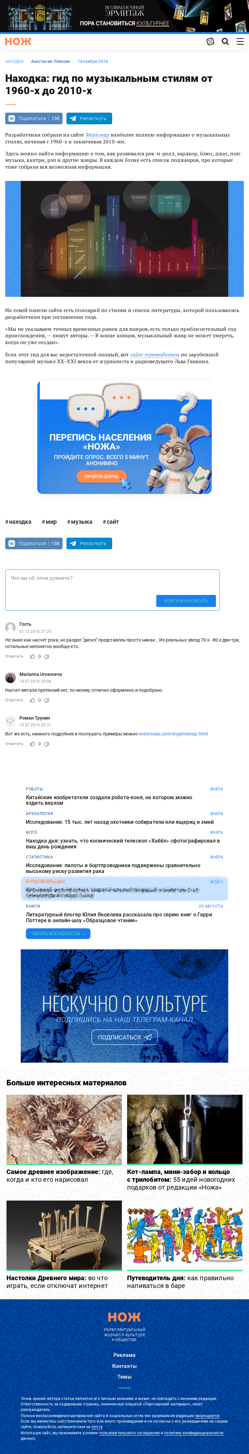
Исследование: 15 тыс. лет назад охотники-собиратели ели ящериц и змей (120, 822)
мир (51, 521)
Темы (124, 1377)
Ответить (14, 656)
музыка (81, 521)
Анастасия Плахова (50, 61)
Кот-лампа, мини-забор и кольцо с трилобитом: (181, 1179)
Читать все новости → (58, 933)
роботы (34, 789)
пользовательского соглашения (129, 1433)
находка (14, 61)
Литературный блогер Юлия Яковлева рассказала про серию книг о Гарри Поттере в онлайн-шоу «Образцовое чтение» (119, 917)
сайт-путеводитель (155, 354)
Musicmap (97, 134)
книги (33, 906)
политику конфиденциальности (193, 1433)
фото (31, 832)
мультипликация (45, 881)
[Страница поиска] (225, 41)
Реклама (124, 1355)
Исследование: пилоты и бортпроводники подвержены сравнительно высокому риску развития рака (113, 868)
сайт (113, 521)
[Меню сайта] (240, 41)
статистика (39, 857)
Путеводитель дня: (180, 1282)
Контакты (124, 1366)
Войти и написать (186, 600)
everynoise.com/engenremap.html (173, 733)
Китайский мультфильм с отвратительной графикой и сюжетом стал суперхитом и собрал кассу (112, 893)
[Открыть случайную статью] (210, 41)
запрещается (207, 1416)
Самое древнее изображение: (59, 1175)
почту (96, 1427)
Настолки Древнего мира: (57, 1282)
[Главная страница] (18, 41)
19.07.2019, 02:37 (35, 725)
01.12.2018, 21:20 (35, 631)
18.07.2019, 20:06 (35, 681)
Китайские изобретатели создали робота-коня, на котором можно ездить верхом (109, 800)
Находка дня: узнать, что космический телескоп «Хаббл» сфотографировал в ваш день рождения (123, 843)
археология (39, 813)
